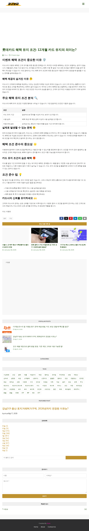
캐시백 (52, 386)
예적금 (12, 382)
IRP (28, 393)
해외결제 (68, 389)
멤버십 (47, 375)
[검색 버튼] (76, 457)
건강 (13, 375)
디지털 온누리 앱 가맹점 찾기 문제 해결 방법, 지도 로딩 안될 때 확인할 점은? (41, 327)
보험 (69, 375)
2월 (5, 438)
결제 (4, 218)
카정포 (45, 386)
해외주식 (76, 389)
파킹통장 (12, 389)
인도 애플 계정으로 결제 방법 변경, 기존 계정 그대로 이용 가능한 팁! (38, 346)
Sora (48, 523)
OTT (39, 393)
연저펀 (81, 378)
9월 (5, 450)
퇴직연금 (79, 386)
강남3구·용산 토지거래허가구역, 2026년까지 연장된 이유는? (35, 336)
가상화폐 (6, 375)
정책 (75, 382)
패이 (19, 389)
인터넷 (38, 382)
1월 (5, 436)
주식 (81, 382)
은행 (18, 382)
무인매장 (62, 375)
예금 (5, 382)
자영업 (45, 382)
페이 (25, 389)
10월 (5, 426)
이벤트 (25, 382)
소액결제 (27, 378)
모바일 (54, 375)
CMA (17, 393)
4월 (5, 443)
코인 (65, 386)
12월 (6, 433)
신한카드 (44, 378)
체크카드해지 (29, 386)
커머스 (59, 386)
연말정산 (73, 378)
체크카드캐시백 (17, 386)
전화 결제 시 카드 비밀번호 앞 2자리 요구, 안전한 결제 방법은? (44, 246)
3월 (5, 441)
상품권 (13, 378)
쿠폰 (71, 386)
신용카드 (35, 378)
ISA (33, 393)
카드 (11, 218)
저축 (52, 382)
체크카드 (6, 386)
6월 (5, 448)
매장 (40, 375)
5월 (5, 445)
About (43, 527)
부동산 (76, 375)
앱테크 (59, 378)
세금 (19, 378)
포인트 (39, 389)
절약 (63, 382)
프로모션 (47, 389)
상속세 (6, 378)
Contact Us (52, 527)
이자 (31, 382)
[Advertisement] (44, 30)
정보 (69, 382)
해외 (60, 389)
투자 (5, 389)
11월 (6, 431)
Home (36, 527)
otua (6, 55)
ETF (23, 393)
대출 (25, 375)
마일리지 (33, 375)
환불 (5, 393)
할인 (54, 389)
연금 (66, 378)
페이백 (32, 389)
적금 (57, 382)
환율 (11, 393)
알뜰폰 (52, 378)
